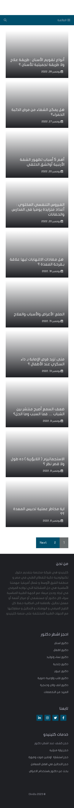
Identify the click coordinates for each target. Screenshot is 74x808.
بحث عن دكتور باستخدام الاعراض (48, 771)
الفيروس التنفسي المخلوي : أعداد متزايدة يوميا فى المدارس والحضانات (38, 209)
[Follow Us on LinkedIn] (39, 718)
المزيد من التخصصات (56, 692)
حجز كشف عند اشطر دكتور (51, 743)
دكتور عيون (61, 671)
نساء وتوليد (53, 656)
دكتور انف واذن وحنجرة (54, 685)
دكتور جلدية (60, 664)
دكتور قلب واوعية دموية (53, 678)
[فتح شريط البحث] (5, 20)
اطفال (57, 650)
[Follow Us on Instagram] (47, 718)
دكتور (64, 643)
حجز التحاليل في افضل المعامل (49, 764)
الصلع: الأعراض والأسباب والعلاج (39, 314)
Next (43, 542)
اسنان (57, 643)
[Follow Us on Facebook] (63, 718)
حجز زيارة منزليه (59, 750)
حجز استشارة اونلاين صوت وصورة (48, 757)
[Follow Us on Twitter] (55, 718)
